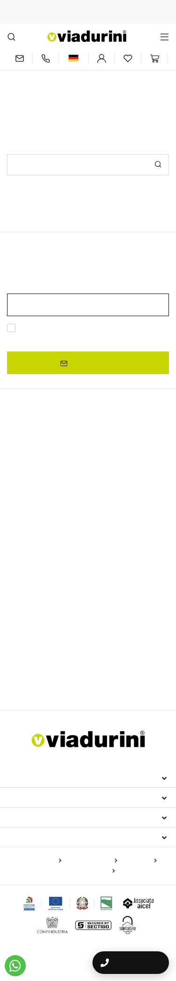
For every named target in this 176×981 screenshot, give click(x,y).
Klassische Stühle (34, 618)
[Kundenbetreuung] (46, 58)
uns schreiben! (135, 84)
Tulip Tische (127, 570)
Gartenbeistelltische (41, 679)
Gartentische (30, 586)
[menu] (164, 36)
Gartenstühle (118, 633)
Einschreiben (92, 363)
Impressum (29, 777)
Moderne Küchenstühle (102, 618)
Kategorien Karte (91, 861)
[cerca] (11, 36)
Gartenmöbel (33, 649)
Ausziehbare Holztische (47, 500)
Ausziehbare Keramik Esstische (55, 486)
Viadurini (26, 797)
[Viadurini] (87, 36)
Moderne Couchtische (41, 558)
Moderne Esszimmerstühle (52, 633)
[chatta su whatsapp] (15, 965)
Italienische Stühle (44, 602)
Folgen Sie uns (38, 837)
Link (98, 339)
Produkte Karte (38, 861)
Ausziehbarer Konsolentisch (54, 514)
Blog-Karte (139, 861)
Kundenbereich (39, 817)
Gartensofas (135, 665)
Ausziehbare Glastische (124, 500)
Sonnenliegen (28, 665)
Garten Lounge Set (82, 665)
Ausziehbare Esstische (53, 469)
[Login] (102, 58)
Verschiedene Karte (85, 871)
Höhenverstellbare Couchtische (55, 570)
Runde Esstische (33, 546)
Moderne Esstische (46, 530)
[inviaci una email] (19, 58)
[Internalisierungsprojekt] (68, 903)
